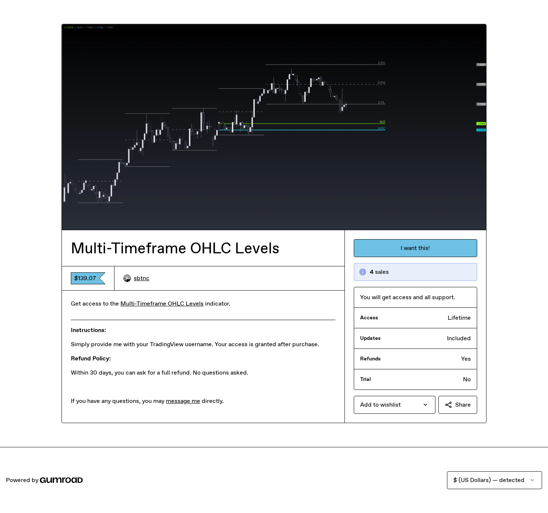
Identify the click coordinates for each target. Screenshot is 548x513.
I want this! (415, 247)
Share (463, 404)
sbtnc (141, 278)
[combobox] (394, 405)
